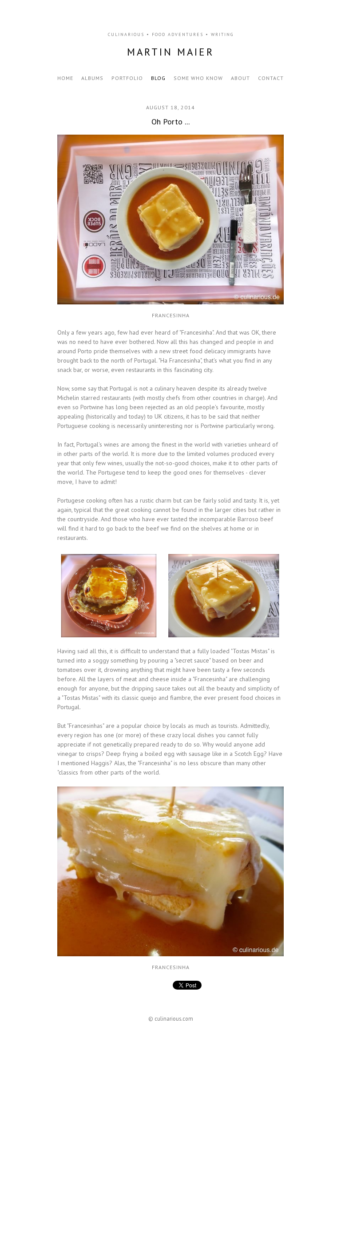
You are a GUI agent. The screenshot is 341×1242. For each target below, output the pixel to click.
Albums (92, 78)
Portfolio (127, 78)
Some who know (198, 78)
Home (65, 78)
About (240, 78)
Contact (271, 78)
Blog (158, 78)
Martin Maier (170, 51)
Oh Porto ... (170, 121)
